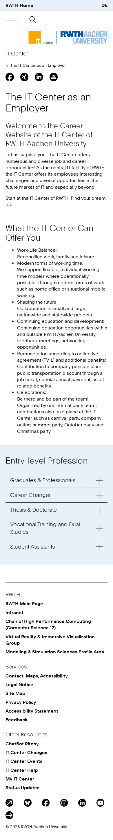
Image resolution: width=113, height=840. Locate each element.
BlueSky (28, 803)
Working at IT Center (7, 65)
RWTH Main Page (24, 603)
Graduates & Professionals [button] (42, 480)
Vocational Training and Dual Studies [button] (45, 528)
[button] (11, 19)
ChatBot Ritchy (22, 744)
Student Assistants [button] (32, 546)
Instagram (64, 803)
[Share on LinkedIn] (39, 77)
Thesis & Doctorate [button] (33, 509)
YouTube (100, 803)
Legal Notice (19, 684)
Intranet (14, 612)
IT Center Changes (26, 752)
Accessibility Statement (32, 711)
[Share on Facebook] (10, 77)
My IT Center (20, 779)
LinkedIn (82, 803)
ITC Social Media (9, 815)
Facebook (46, 803)
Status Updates (22, 787)
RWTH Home (19, 5)
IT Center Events (24, 761)
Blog (9, 803)
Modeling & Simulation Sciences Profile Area (55, 652)
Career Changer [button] (30, 495)
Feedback (17, 719)
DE (104, 5)
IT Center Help (22, 770)
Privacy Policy (21, 702)
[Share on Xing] (24, 77)
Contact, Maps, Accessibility (37, 676)
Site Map (15, 693)
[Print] (54, 77)
